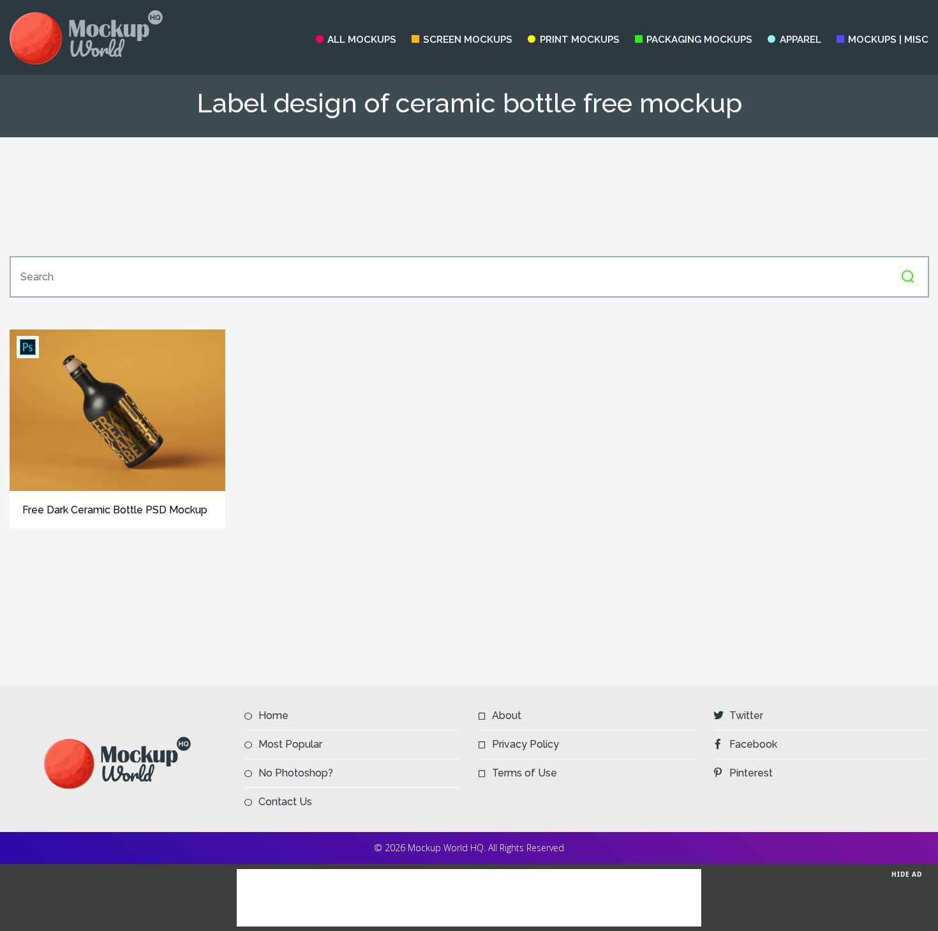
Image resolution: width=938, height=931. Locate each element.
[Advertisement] (469, 196)
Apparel (800, 39)
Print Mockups (579, 39)
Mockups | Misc (888, 39)
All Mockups (361, 39)
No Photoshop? (295, 773)
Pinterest (751, 773)
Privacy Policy (525, 744)
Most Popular (290, 744)
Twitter (746, 715)
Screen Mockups (467, 39)
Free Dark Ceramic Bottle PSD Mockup (114, 510)
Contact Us (285, 802)
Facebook (753, 744)
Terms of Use (524, 773)
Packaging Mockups (699, 39)
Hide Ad (906, 874)
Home (273, 715)
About (506, 715)
